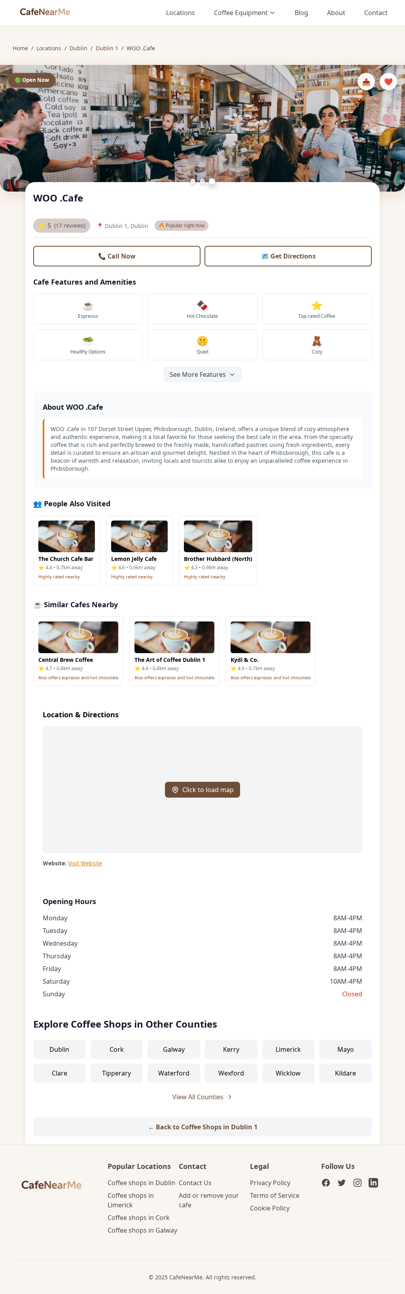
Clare (59, 1073)
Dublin (78, 48)
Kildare (345, 1073)
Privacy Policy (270, 1182)
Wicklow (288, 1073)
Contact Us (195, 1182)
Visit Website (85, 863)
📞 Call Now (117, 256)
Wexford (231, 1073)
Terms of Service (274, 1195)
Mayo (345, 1049)
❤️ (388, 81)
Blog (301, 12)
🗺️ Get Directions (288, 256)
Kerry (231, 1049)
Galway (174, 1049)
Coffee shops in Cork (139, 1217)
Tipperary (116, 1073)
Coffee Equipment (241, 12)
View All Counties (197, 1097)
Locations (180, 12)
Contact (376, 12)
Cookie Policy (270, 1208)
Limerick (288, 1049)
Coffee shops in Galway (142, 1230)
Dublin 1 (107, 48)
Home (20, 48)
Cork (117, 1049)
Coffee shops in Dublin (141, 1182)
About (336, 12)
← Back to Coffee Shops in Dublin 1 (202, 1127)
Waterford (173, 1073)
